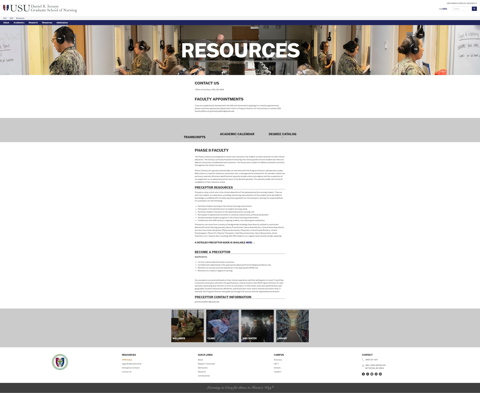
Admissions (62, 22)
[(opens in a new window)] (363, 374)
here (249, 242)
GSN (11, 18)
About (6, 22)
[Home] (40, 8)
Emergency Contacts (131, 367)
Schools (277, 367)
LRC (275, 363)
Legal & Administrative (131, 363)
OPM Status (127, 359)
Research (33, 22)
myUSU (277, 371)
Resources (20, 18)
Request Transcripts (206, 363)
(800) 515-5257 (371, 359)
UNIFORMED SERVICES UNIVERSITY (462, 3)
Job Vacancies (204, 375)
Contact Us (126, 371)
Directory (278, 359)
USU (5, 18)
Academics (19, 22)
